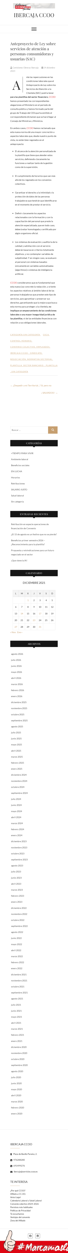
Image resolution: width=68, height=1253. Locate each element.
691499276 (19, 1165)
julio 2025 (16, 732)
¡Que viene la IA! (19, 560)
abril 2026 (16, 678)
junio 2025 (16, 738)
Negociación (18, 359)
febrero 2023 (17, 895)
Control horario (21, 341)
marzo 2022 (17, 956)
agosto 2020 (17, 1071)
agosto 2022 (17, 932)
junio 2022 (16, 938)
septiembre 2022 (19, 926)
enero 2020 (16, 1113)
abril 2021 (16, 1022)
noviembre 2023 (19, 847)
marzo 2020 (17, 1101)
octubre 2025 (17, 714)
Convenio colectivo (22, 347)
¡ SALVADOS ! (49, 392)
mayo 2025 (16, 744)
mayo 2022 (16, 944)
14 (22, 613)
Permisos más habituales (21, 1207)
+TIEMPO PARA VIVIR (22, 453)
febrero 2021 (17, 1034)
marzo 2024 (17, 823)
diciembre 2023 (19, 841)
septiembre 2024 (19, 793)
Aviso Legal (15, 1197)
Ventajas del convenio (20, 1217)
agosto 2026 (17, 654)
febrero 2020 (17, 1107)
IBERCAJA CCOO (34, 15)
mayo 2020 (16, 1089)
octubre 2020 (17, 1059)
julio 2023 (16, 871)
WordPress (47, 1249)
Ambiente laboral (19, 459)
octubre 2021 (17, 986)
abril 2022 (16, 950)
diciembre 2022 (19, 908)
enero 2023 (16, 901)
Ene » (19, 632)
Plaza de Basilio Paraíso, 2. (25, 1154)
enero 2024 (16, 835)
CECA (46, 335)
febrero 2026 (17, 690)
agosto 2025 (17, 726)
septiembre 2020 (19, 1065)
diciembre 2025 (19, 702)
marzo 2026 (17, 684)
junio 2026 (16, 666)
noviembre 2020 (19, 1053)
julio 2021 (16, 1004)
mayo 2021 (16, 1016)
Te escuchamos (17, 1214)
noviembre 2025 (19, 708)
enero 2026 (16, 696)
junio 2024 (16, 805)
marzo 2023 (17, 889)
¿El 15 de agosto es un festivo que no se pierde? (34, 534)
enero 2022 (16, 968)
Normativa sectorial (39, 359)
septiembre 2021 (19, 992)
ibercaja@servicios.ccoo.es (25, 1171)
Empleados (43, 347)
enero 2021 (16, 1041)
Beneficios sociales (20, 465)
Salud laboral (17, 495)
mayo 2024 (16, 811)
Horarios (15, 477)
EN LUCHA (16, 471)
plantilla (16, 365)
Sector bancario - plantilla (40, 365)
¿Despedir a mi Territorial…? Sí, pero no (30, 385)
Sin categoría (31, 335)
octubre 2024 (17, 787)
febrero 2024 (17, 829)
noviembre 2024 (19, 781)
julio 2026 (16, 660)
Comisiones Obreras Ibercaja (25, 67)
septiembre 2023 (19, 859)
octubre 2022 (17, 920)
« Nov (13, 632)
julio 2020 (16, 1077)
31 (40, 626)
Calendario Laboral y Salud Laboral (26, 1200)
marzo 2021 (17, 1028)
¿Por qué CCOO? (17, 1190)
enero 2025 (16, 768)
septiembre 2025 (19, 720)
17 (40, 613)
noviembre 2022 (19, 914)
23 (34, 620)
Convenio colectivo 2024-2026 (24, 1204)
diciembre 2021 (19, 974)
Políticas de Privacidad (20, 1210)
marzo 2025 (17, 756)
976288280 (19, 1160)
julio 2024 (16, 799)
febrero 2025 (17, 762)
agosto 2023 (17, 865)
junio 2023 (16, 877)
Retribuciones (18, 483)
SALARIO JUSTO (19, 489)
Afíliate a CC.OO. (18, 1194)
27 (16, 626)
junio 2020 (16, 1083)
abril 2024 (16, 817)
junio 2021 (16, 1010)
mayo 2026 (16, 672)
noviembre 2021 (19, 980)
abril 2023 (16, 883)
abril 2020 (16, 1095)
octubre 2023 (17, 853)
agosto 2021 (17, 998)
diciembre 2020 (19, 1047)
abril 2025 (16, 750)
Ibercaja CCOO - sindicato (26, 353)
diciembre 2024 (19, 774)
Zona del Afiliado (17, 1220)
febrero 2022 (17, 962)
